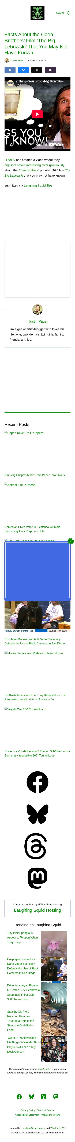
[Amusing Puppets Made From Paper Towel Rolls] (37, 449)
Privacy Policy (28, 1110)
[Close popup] (70, 541)
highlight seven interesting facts (26, 165)
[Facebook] (10, 70)
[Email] (50, 70)
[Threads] (36, 70)
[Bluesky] (23, 70)
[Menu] (6, 13)
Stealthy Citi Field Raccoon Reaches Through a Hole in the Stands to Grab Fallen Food (20, 1021)
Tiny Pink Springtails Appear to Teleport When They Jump (22, 938)
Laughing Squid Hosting (37, 910)
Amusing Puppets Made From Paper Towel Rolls (35, 475)
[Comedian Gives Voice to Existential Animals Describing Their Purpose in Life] (37, 501)
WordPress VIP (58, 1128)
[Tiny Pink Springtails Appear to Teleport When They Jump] (54, 943)
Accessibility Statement (27, 1115)
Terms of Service (45, 1110)
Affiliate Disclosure (50, 1115)
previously (57, 165)
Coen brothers (28, 170)
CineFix (10, 160)
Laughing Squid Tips (38, 185)
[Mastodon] (37, 890)
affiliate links (44, 1069)
